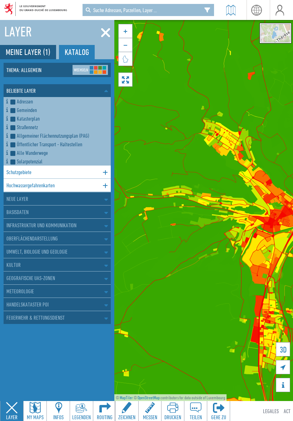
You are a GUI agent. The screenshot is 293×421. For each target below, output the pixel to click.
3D (283, 349)
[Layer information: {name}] (7, 100)
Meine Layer (28, 52)
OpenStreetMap (149, 397)
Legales (271, 411)
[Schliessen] (105, 33)
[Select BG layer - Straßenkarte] (275, 33)
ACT (287, 411)
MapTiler (126, 397)
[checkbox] (59, 101)
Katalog (77, 52)
